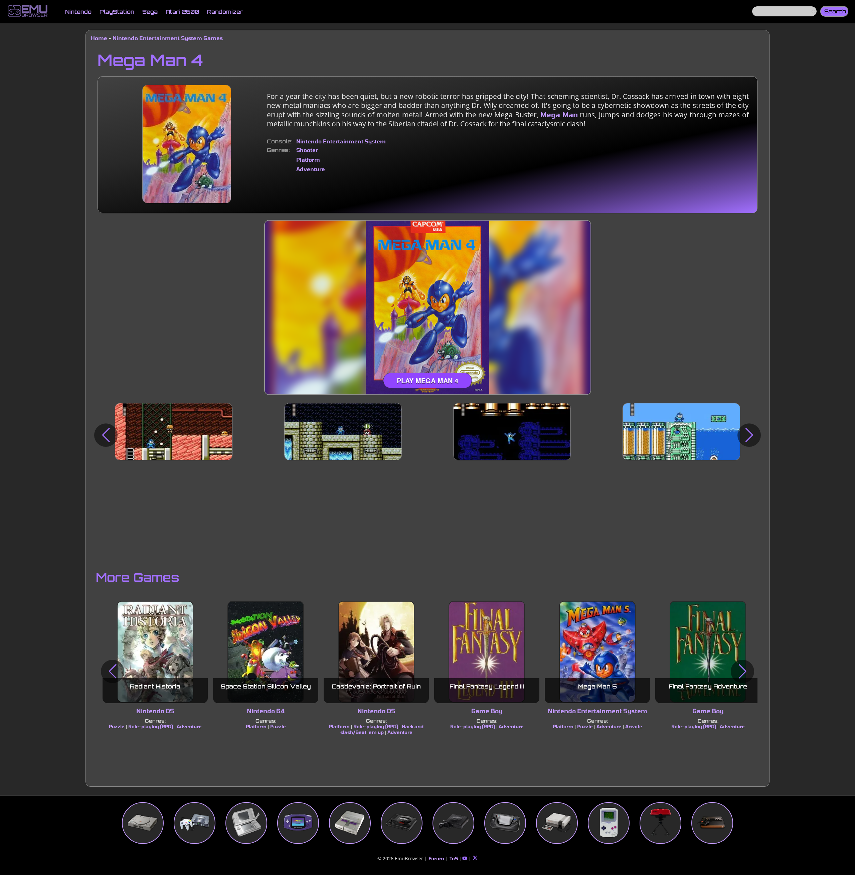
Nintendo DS (155, 711)
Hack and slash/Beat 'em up (382, 729)
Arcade (633, 726)
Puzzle (117, 726)
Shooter (307, 150)
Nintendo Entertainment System (341, 141)
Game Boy (486, 711)
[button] (106, 435)
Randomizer (225, 11)
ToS (454, 858)
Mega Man (559, 114)
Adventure (310, 169)
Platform (308, 159)
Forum (436, 858)
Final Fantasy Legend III (487, 686)
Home (99, 38)
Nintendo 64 (266, 711)
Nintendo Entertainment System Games (168, 38)
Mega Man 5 (597, 686)
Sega (150, 11)
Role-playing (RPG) (150, 726)
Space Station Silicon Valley (266, 686)
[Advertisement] (427, 513)
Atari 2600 (182, 11)
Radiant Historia (155, 686)
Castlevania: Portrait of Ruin (376, 686)
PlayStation (117, 11)
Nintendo (78, 11)
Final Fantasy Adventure (708, 686)
